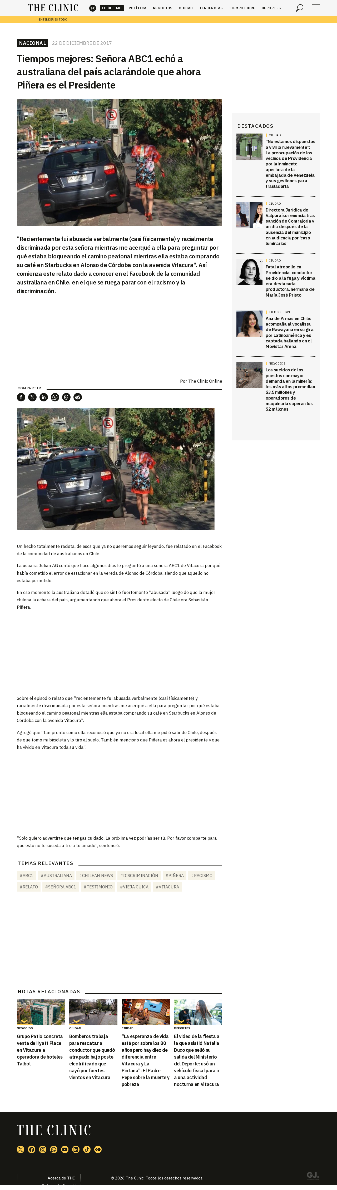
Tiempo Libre (242, 8)
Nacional (32, 43)
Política (138, 8)
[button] (21, 397)
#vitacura (167, 886)
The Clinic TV (64, 1149)
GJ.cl (312, 1176)
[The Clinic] (53, 7)
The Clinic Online (205, 381)
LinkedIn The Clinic (76, 1149)
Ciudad (186, 8)
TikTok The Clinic (87, 1149)
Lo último (112, 8)
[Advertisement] (119, 652)
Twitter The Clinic (20, 1149)
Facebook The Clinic (31, 1149)
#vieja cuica (134, 886)
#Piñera (174, 875)
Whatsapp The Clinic (53, 1149)
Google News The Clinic (98, 1149)
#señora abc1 (60, 886)
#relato (28, 886)
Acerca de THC (61, 1178)
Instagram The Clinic (42, 1149)
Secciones (316, 7)
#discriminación (139, 875)
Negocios (162, 8)
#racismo (201, 875)
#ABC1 (26, 875)
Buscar (299, 8)
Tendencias (211, 8)
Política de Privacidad (61, 1185)
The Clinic (92, 8)
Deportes (271, 8)
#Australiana (56, 875)
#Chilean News (96, 875)
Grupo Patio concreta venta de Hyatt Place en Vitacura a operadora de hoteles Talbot (40, 1050)
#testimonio (98, 886)
